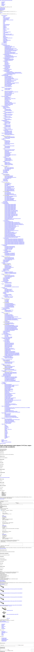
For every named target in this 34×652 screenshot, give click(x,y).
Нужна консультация (3, 548)
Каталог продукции (4, 15)
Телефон (17, 503)
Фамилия (17, 502)
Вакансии (3, 4)
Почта (1, 503)
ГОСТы (3, 3)
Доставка (3, 5)
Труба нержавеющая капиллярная (5, 477)
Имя (0, 502)
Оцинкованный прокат (5, 639)
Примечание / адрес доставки (5, 545)
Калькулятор (3, 628)
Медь (2, 633)
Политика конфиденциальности (4, 621)
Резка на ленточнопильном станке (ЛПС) (12, 614)
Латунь (3, 634)
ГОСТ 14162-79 (2, 580)
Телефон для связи (10, 650)
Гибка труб (8, 618)
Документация (4, 495)
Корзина (1, 12)
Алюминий (3, 632)
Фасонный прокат (4, 640)
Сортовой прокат (4, 638)
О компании (3, 1)
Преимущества (4, 494)
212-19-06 (2, 7)
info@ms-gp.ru (4, 525)
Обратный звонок (2, 8)
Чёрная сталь (3, 631)
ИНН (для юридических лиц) (4, 504)
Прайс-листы (3, 626)
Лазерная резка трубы (10, 610)
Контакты (3, 2)
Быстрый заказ (2, 498)
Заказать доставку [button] (3, 541)
